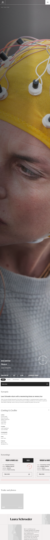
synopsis (3, 379)
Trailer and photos (16, 379)
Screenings (8, 379)
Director (22, 379)
